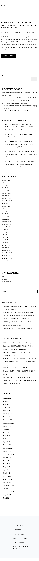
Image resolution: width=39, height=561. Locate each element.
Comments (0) (29, 32)
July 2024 (5, 232)
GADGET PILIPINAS (19, 538)
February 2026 (6, 193)
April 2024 (5, 240)
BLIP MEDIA (19, 542)
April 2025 (5, 216)
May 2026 (5, 188)
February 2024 (6, 245)
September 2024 (7, 227)
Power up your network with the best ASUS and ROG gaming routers (18, 25)
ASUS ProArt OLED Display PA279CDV (15, 103)
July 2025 (5, 208)
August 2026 (6, 180)
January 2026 (6, 195)
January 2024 (6, 248)
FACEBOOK (19, 530)
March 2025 (5, 219)
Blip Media (22, 549)
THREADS (19, 526)
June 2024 (5, 235)
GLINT (4, 5)
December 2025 (7, 198)
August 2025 (6, 206)
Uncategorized (6, 281)
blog (3, 276)
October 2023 (6, 255)
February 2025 (6, 222)
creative (4, 279)
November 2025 (7, 201)
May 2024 (5, 237)
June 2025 (5, 211)
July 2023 (5, 263)
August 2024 (6, 229)
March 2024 (5, 242)
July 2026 (5, 182)
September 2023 (7, 258)
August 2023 (6, 261)
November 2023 (7, 253)
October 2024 (6, 224)
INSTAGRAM (19, 534)
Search (4, 75)
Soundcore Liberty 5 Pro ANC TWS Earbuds (16, 111)
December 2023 (7, 250)
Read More (8, 55)
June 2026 (5, 185)
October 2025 (6, 203)
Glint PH (20, 32)
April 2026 (5, 190)
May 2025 (5, 214)
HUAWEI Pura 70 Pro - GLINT (15, 134)
